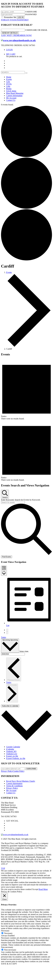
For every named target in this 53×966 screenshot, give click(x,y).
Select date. (24, 651)
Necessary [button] (5, 931)
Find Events (6, 557)
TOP (3, 868)
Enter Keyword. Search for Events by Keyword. (20, 500)
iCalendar (10, 749)
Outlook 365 (11, 751)
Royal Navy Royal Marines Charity (20, 781)
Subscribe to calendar (10, 706)
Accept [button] (35, 889)
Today (3, 637)
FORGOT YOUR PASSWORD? (15, 20)
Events (9, 272)
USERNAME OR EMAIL (36, 30)
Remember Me (10, 17)
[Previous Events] (7, 630)
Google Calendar (13, 747)
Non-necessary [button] (7, 947)
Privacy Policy (7, 771)
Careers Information (14, 783)
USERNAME (31, 12)
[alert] (26, 389)
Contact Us (10, 793)
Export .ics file (12, 756)
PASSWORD (31, 14)
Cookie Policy (18, 771)
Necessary (8, 933)
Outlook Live (11, 754)
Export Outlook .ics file (15, 758)
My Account (11, 790)
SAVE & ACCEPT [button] (9, 964)
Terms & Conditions (14, 786)
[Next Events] (7, 632)
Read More (43, 889)
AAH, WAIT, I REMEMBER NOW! (16, 35)
